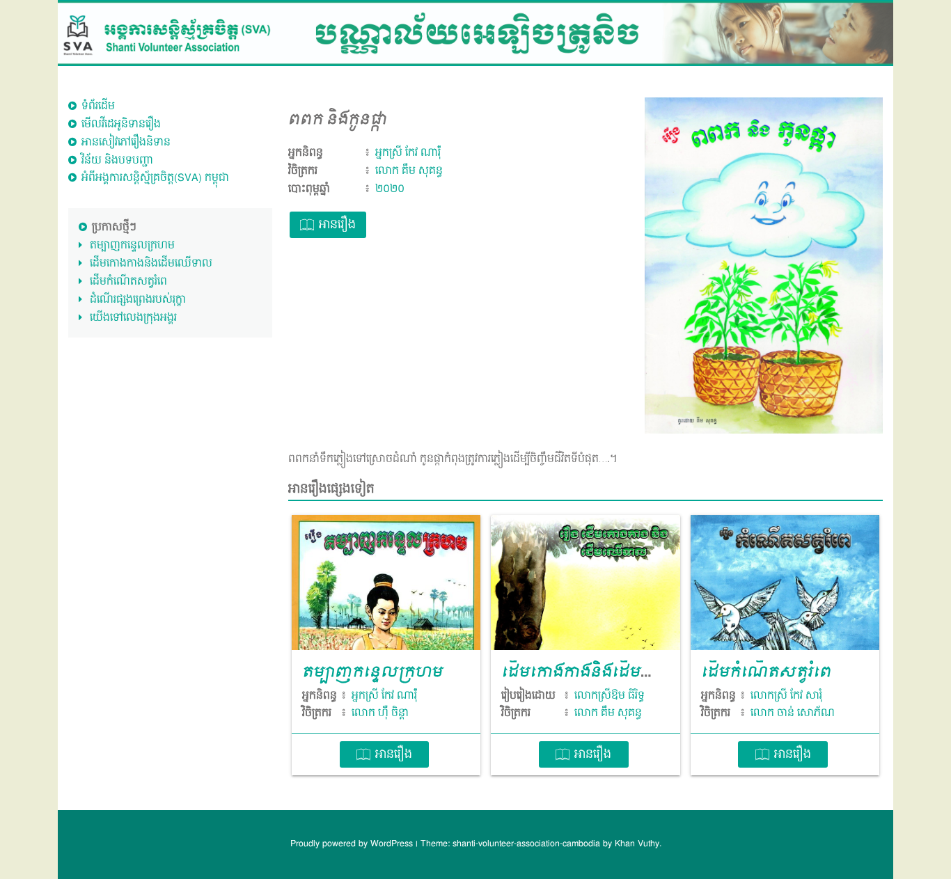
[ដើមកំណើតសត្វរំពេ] (785, 582)
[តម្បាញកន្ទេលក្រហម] (386, 582)
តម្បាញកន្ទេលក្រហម (132, 245)
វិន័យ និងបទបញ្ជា (117, 160)
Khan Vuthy (637, 844)
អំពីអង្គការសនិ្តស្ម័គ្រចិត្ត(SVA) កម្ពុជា (155, 177)
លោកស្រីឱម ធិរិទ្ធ (609, 696)
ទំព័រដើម (98, 106)
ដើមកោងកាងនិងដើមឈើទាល (151, 263)
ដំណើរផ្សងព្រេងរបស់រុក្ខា (138, 299)
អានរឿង (337, 224)
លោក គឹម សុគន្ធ (409, 170)
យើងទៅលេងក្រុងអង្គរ (133, 317)
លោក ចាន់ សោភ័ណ (792, 713)
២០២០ (389, 189)
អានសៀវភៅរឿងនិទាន (126, 142)
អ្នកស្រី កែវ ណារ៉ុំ (408, 152)
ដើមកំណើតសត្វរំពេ (128, 281)
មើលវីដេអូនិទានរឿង (121, 124)
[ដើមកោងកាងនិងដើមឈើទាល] (585, 582)
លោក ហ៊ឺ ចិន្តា (380, 713)
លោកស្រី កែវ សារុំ (786, 696)
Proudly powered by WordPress (353, 844)
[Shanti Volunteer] (475, 33)
